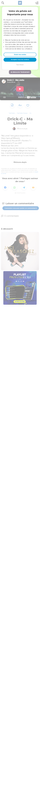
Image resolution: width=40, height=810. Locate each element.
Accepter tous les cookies (20, 59)
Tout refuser (20, 64)
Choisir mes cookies (20, 54)
